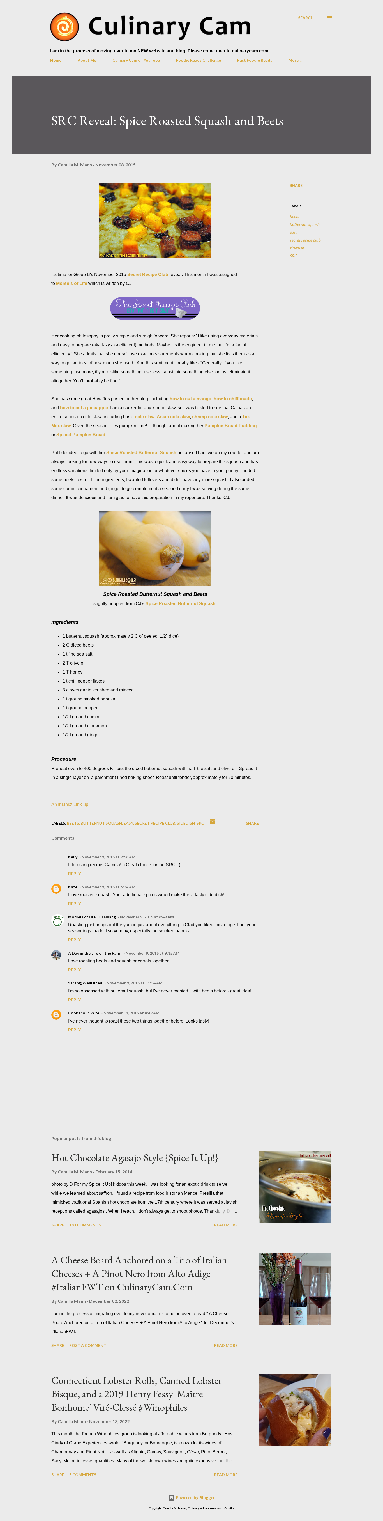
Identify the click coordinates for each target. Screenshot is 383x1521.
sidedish (297, 247)
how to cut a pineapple (84, 407)
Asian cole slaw (173, 416)
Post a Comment (87, 1345)
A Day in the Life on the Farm (94, 953)
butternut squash (304, 224)
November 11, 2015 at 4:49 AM (131, 1012)
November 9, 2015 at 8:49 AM (147, 917)
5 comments (82, 1474)
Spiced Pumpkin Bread (80, 434)
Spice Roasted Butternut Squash (141, 452)
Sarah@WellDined (85, 982)
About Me (87, 60)
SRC (293, 255)
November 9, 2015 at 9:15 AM (152, 953)
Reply (74, 873)
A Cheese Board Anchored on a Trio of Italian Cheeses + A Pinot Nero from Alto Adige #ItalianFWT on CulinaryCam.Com (139, 1273)
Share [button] (296, 185)
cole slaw (144, 416)
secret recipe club (305, 240)
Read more (225, 1225)
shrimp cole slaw (210, 416)
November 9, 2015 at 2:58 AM (108, 856)
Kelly (72, 856)
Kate (72, 886)
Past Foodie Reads (254, 60)
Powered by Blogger (195, 1497)
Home (55, 60)
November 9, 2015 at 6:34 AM (108, 886)
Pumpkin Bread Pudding (230, 425)
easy (293, 232)
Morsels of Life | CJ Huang (92, 917)
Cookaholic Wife (83, 1012)
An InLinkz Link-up (69, 804)
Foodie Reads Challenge (198, 60)
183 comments (85, 1225)
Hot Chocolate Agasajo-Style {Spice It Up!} (135, 1157)
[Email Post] (212, 823)
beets (294, 216)
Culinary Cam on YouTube (136, 60)
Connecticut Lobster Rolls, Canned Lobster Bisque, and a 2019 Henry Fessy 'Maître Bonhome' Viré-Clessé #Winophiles (136, 1394)
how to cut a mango (190, 398)
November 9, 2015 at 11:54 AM (135, 982)
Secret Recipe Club (147, 274)
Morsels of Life (71, 283)
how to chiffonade (233, 398)
